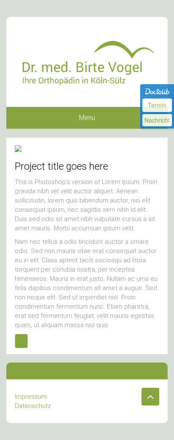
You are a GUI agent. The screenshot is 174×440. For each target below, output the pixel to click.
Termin (157, 105)
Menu (87, 118)
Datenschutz (33, 406)
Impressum (31, 396)
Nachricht (157, 120)
